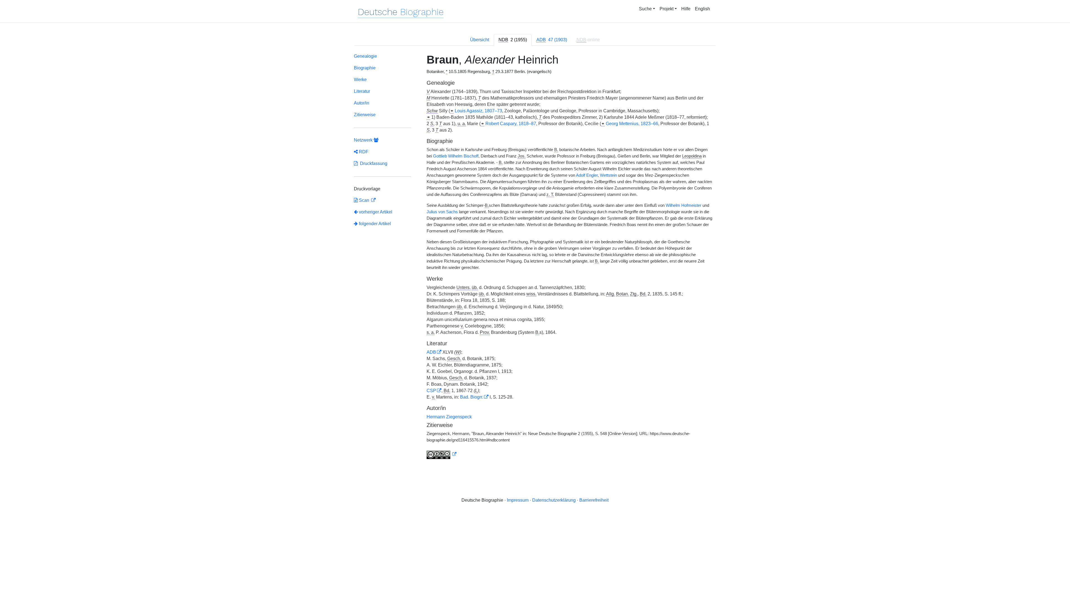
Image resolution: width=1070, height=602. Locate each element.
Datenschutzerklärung (554, 500)
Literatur (362, 91)
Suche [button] (645, 8)
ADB (431, 352)
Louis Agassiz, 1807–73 (478, 110)
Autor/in (361, 103)
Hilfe (685, 8)
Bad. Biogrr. (471, 397)
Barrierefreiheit (594, 500)
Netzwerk (364, 140)
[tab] (513, 40)
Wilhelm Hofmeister (683, 205)
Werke (360, 79)
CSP (431, 390)
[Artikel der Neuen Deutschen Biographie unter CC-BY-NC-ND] (442, 454)
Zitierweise (365, 114)
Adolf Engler (587, 175)
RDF (363, 151)
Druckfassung (372, 163)
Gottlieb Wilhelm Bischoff (455, 156)
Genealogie (365, 56)
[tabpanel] (535, 257)
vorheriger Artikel (375, 212)
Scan (364, 200)
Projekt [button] (666, 8)
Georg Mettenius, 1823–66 (632, 123)
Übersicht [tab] (479, 39)
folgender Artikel (374, 223)
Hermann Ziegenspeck (449, 416)
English (702, 8)
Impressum (518, 500)
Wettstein (608, 175)
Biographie (365, 67)
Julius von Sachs (442, 212)
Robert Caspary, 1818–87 (510, 123)
